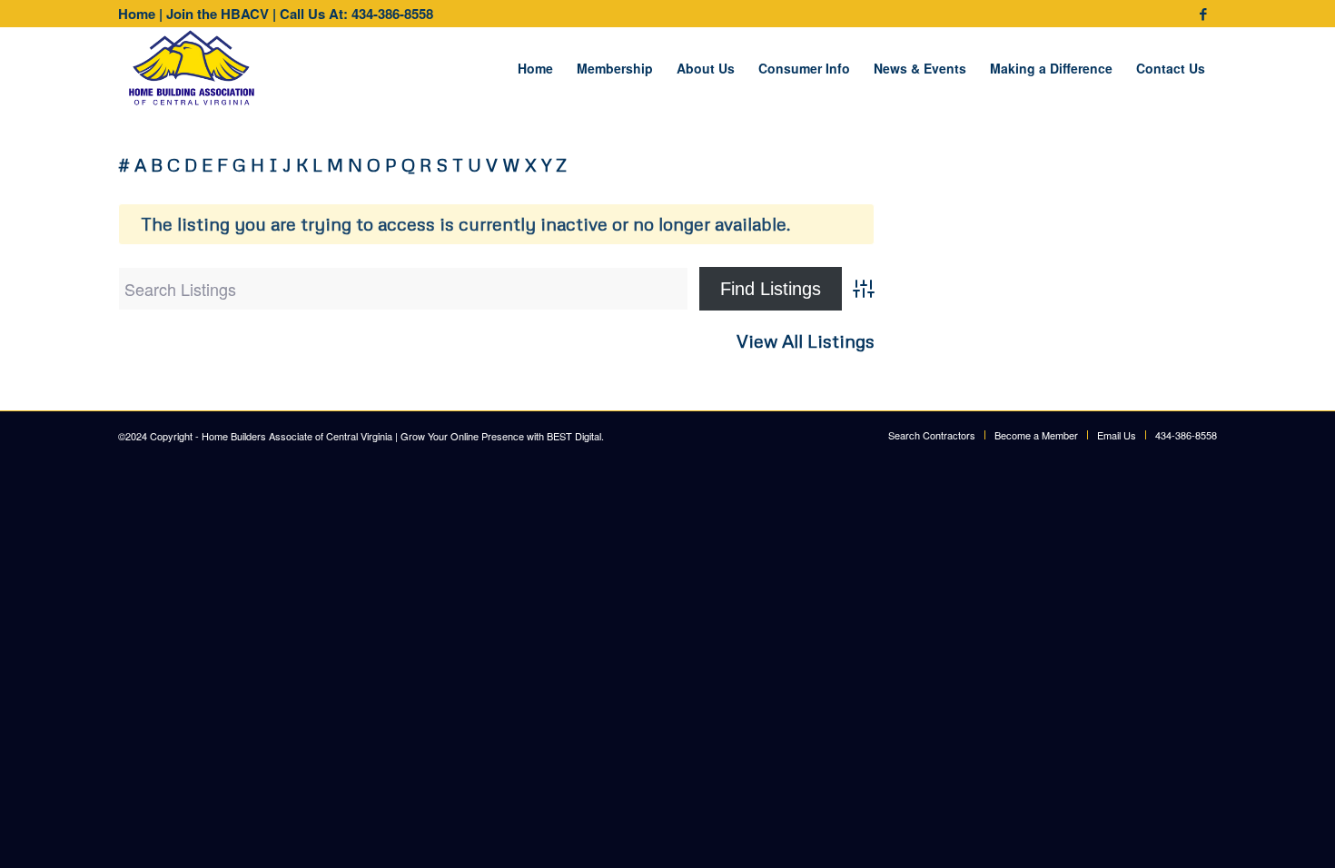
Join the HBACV (217, 14)
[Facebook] (1203, 13)
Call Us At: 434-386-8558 (356, 14)
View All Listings (806, 341)
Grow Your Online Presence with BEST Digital (500, 436)
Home (136, 14)
